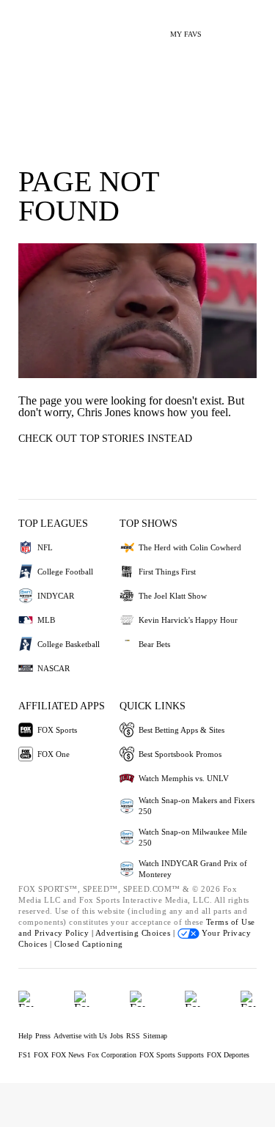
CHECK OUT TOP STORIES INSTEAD (105, 438)
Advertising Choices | (136, 932)
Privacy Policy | (64, 932)
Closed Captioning (88, 943)
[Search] (222, 28)
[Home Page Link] (33, 26)
